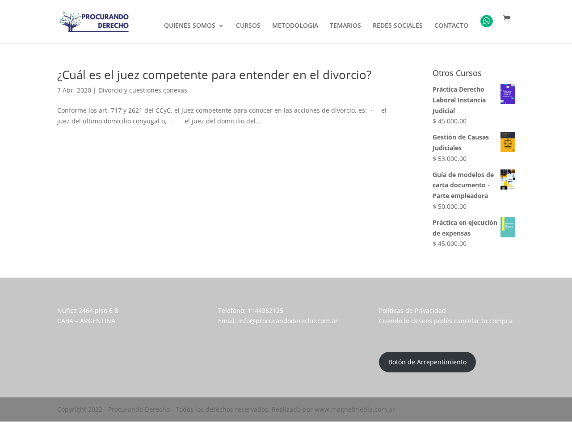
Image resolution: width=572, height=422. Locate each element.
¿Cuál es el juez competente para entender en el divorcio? (214, 75)
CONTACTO (451, 26)
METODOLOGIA (295, 26)
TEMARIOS (345, 26)
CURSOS (248, 26)
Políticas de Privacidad (412, 310)
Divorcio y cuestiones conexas (142, 90)
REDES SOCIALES (398, 26)
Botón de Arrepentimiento (427, 362)
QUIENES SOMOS (189, 26)
